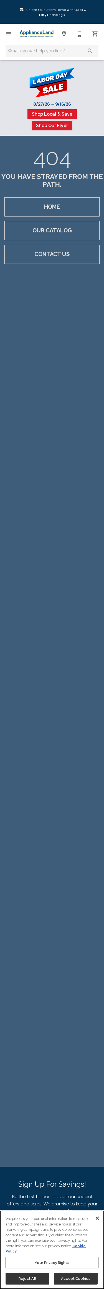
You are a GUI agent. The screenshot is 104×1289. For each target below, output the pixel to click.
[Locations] (64, 33)
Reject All (27, 1278)
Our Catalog (52, 230)
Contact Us (52, 254)
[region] (52, 1249)
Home (52, 206)
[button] (9, 33)
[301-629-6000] (79, 33)
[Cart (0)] (95, 33)
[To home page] (36, 34)
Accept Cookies (75, 1278)
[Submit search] (90, 51)
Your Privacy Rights (52, 1263)
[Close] (97, 1218)
